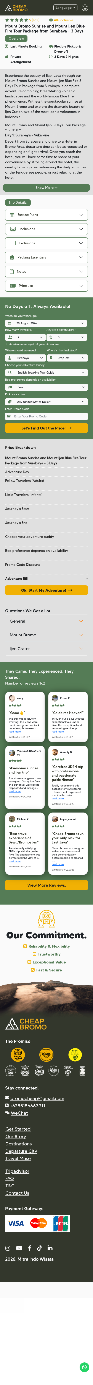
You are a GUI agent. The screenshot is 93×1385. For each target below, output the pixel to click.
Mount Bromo (23, 634)
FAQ (9, 1178)
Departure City (21, 1151)
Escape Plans (28, 215)
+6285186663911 (27, 1105)
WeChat (19, 1113)
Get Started (18, 1129)
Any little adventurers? (60, 329)
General (17, 621)
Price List (26, 286)
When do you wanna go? (21, 315)
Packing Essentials (32, 257)
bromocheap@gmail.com (37, 1098)
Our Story (15, 1136)
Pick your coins (15, 394)
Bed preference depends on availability (30, 379)
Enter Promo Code (17, 409)
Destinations (18, 1143)
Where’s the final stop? (62, 350)
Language (64, 8)
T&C (9, 1185)
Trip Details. (18, 202)
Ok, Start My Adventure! (44, 590)
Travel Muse (18, 1158)
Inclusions (27, 229)
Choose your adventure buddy (25, 365)
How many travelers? (18, 329)
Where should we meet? (20, 350)
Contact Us (17, 1193)
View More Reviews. (46, 885)
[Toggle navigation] (82, 8)
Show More (45, 188)
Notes (21, 271)
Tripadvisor (17, 1171)
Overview (16, 38)
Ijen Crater (20, 648)
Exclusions (27, 243)
